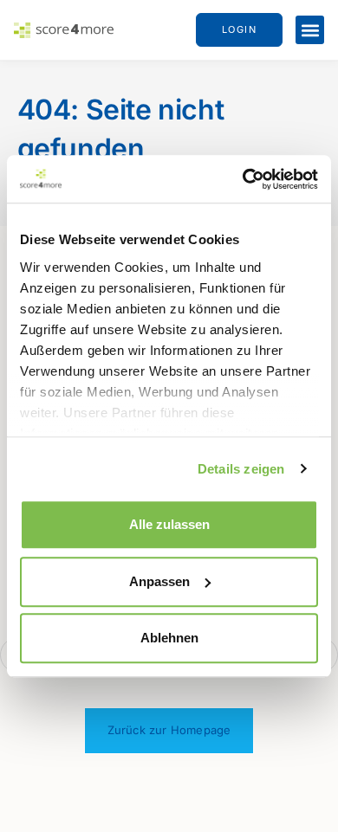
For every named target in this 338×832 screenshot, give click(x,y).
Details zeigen (241, 468)
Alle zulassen (169, 524)
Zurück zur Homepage (169, 730)
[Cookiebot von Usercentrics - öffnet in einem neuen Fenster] (243, 179)
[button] (310, 30)
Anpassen (159, 581)
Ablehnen (169, 637)
